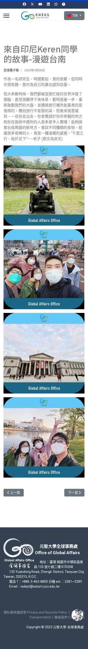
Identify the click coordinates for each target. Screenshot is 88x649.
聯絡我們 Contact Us (69, 617)
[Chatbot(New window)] (77, 615)
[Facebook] (24, 4)
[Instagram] (55, 4)
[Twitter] (32, 4)
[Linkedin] (48, 4)
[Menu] (6, 16)
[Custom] (63, 4)
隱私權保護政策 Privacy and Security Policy (35, 612)
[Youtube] (40, 4)
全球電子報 (11, 70)
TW (75, 15)
